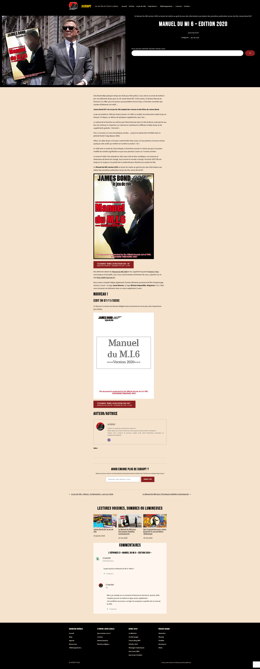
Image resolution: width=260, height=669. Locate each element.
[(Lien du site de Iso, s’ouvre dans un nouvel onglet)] (101, 586)
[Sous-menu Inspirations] (157, 6)
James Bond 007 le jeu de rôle (103, 530)
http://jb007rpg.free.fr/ (106, 277)
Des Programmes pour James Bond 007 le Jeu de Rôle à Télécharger (154, 531)
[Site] (108, 440)
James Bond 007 (193, 33)
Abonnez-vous (148, 479)
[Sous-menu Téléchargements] (173, 6)
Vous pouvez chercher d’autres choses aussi (148, 48)
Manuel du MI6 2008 (120, 271)
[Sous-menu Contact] (190, 6)
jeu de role (195, 37)
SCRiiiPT (86, 6)
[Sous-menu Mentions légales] (109, 644)
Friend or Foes (153, 271)
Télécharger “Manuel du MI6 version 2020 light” (114, 404)
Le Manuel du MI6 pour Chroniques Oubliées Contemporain (166, 494)
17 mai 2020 (106, 558)
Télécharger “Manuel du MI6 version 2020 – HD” (113, 265)
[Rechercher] (250, 53)
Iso (107, 588)
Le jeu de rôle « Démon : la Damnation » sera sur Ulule (92, 494)
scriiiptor (111, 424)
